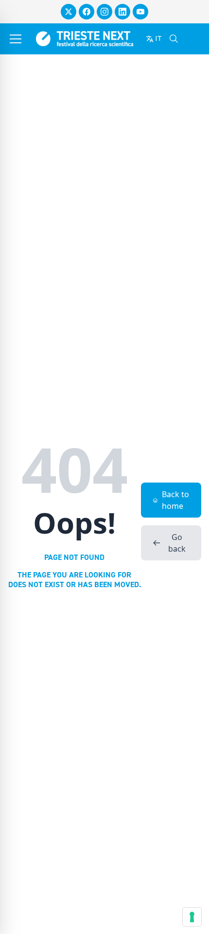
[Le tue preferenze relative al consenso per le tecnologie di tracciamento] (192, 917)
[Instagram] (104, 11)
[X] (68, 11)
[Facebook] (86, 11)
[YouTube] (140, 11)
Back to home (175, 500)
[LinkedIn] (122, 11)
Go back (177, 543)
